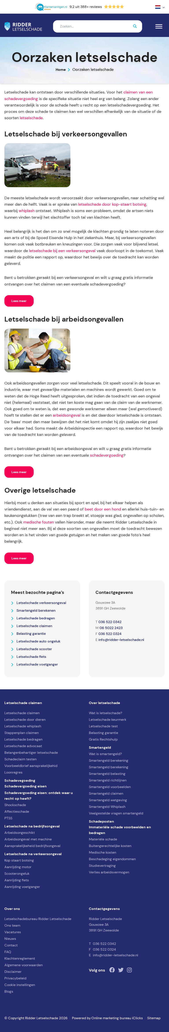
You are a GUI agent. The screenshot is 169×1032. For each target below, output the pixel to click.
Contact (11, 945)
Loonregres (13, 772)
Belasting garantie (31, 633)
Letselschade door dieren (25, 719)
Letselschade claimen (34, 626)
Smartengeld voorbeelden (110, 787)
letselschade (31, 117)
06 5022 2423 (111, 628)
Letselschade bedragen (36, 618)
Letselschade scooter (34, 649)
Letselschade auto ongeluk (39, 641)
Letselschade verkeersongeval (41, 602)
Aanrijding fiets (16, 880)
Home (61, 69)
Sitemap (154, 1018)
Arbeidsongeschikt (19, 833)
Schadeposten (101, 821)
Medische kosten (102, 852)
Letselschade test (103, 726)
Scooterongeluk (16, 873)
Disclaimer (13, 972)
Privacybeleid (15, 978)
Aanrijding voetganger (22, 887)
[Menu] (158, 26)
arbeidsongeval (67, 415)
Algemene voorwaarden (23, 965)
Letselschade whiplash (22, 726)
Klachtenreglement (19, 958)
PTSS (8, 818)
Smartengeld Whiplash (107, 807)
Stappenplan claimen (21, 733)
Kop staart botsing (19, 860)
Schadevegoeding (19, 780)
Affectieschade (16, 811)
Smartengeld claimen (106, 793)
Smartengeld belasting (107, 774)
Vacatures (12, 932)
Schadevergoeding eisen (25, 786)
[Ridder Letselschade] (23, 26)
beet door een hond (103, 509)
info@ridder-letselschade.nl (121, 639)
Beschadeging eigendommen (112, 859)
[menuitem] (160, 7)
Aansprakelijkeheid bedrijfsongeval (32, 846)
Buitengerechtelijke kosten (110, 846)
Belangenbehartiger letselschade (31, 752)
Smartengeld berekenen (36, 610)
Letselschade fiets (31, 656)
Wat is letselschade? (105, 713)
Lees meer (19, 301)
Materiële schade (103, 839)
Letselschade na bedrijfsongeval (32, 826)
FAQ (7, 952)
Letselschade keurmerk (107, 719)
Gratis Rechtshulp (103, 739)
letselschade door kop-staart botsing (112, 204)
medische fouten (38, 522)
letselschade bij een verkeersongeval (62, 250)
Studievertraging (102, 866)
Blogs (8, 991)
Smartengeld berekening (108, 760)
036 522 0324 (109, 633)
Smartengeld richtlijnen (108, 780)
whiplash (27, 210)
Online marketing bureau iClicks (117, 1018)
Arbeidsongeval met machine (28, 839)
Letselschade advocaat (23, 746)
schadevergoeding (106, 455)
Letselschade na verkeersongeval (33, 854)
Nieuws (10, 939)
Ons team (12, 925)
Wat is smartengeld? (105, 754)
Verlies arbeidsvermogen (109, 872)
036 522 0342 (109, 622)
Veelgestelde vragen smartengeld (116, 813)
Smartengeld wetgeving (108, 800)
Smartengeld (100, 747)
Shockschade (15, 805)
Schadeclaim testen (20, 759)
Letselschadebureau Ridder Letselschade (37, 919)
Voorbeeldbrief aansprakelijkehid (30, 766)
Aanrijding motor (17, 867)
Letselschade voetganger (37, 664)
